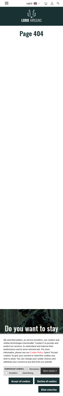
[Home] (31, 16)
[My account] (52, 3)
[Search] (58, 3)
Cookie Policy (36, 352)
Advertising (28, 373)
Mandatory (34, 369)
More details (49, 371)
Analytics (13, 373)
